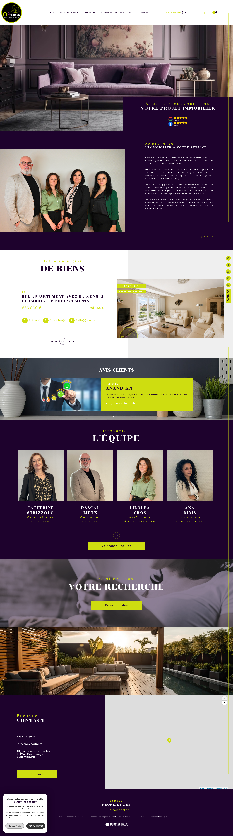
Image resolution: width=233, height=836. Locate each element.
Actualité (120, 13)
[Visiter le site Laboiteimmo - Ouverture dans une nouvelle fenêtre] (116, 827)
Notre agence (73, 13)
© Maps (209, 788)
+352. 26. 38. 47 (27, 736)
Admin (134, 817)
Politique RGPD (165, 817)
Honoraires (153, 817)
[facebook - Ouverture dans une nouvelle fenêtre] (228, 265)
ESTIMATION (106, 13)
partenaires (142, 817)
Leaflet (202, 788)
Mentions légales (123, 817)
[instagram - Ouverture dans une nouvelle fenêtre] (228, 278)
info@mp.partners (29, 744)
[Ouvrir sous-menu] (64, 12)
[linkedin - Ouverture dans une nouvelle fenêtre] (228, 285)
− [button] (224, 702)
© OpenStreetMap (221, 788)
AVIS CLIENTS (90, 13)
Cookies (176, 817)
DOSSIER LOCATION (138, 13)
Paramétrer (15, 826)
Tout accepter (36, 826)
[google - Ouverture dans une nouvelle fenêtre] (228, 258)
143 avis (177, 120)
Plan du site (110, 817)
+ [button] (224, 698)
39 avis (176, 125)
